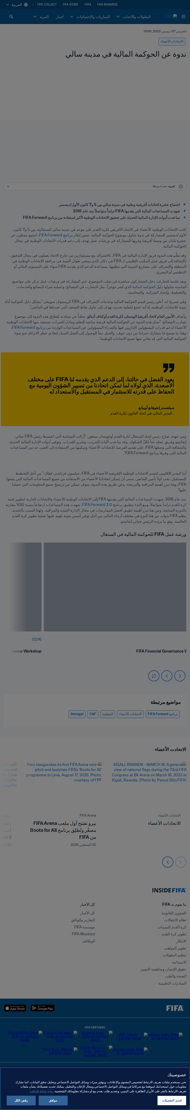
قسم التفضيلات (171, 1100)
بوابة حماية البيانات (42, 1091)
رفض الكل (21, 1100)
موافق (53, 1100)
